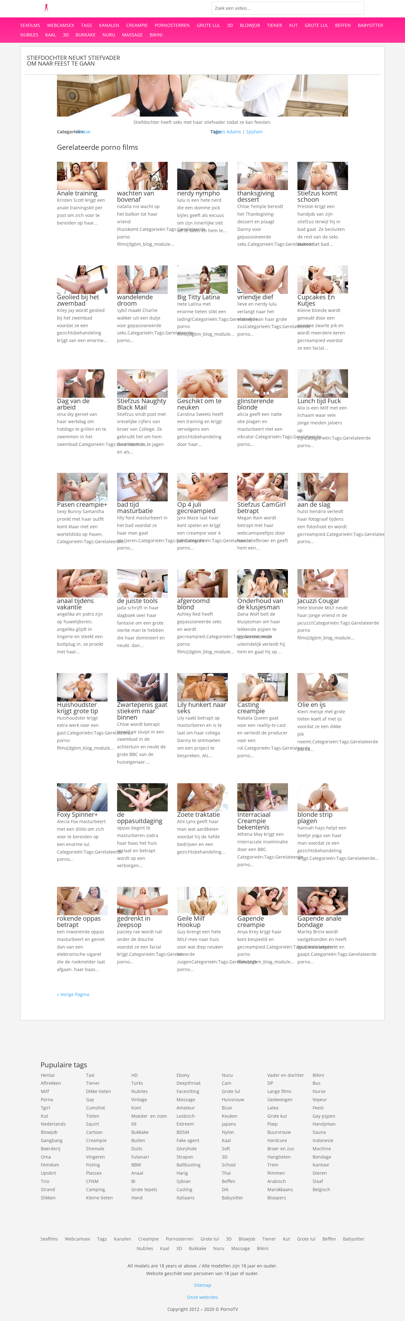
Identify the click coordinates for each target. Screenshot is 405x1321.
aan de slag (313, 504)
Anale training (77, 193)
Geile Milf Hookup (191, 921)
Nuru (109, 35)
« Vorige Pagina (73, 994)
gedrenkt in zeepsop (133, 921)
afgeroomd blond (193, 603)
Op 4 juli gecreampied (196, 507)
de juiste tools (137, 600)
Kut (293, 25)
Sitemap (202, 1285)
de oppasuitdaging (139, 817)
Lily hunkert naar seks (201, 707)
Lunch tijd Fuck (319, 401)
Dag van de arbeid (73, 404)
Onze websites (202, 1297)
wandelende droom (135, 300)
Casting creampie (251, 707)
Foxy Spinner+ (77, 814)
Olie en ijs (311, 704)
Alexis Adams (227, 132)
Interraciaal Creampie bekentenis (254, 820)
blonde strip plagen (315, 817)
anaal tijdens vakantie (75, 603)
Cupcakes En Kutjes (316, 300)
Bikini (156, 35)
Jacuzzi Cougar (318, 600)
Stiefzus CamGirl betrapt (261, 507)
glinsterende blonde (255, 404)
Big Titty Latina (198, 297)
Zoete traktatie (198, 814)
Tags (86, 25)
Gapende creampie (251, 921)
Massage (132, 35)
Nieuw (83, 132)
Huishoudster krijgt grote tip (77, 707)
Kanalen (109, 25)
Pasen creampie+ (82, 504)
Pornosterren (172, 25)
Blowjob (250, 25)
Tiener (274, 25)
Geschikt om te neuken (199, 404)
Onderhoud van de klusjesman (260, 603)
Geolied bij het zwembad (78, 300)
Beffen (343, 25)
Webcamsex (60, 25)
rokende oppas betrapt (79, 921)
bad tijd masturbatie (135, 507)
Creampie (137, 25)
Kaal (50, 35)
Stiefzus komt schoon (317, 196)
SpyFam (254, 132)
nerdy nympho (198, 193)
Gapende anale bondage (319, 921)
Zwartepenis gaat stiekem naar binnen (142, 710)
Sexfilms (30, 25)
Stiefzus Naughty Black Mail (141, 404)
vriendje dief (255, 297)
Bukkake (86, 35)
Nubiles (29, 35)
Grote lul (208, 25)
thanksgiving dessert (255, 196)
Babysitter (370, 25)
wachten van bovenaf (135, 196)
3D (230, 25)
